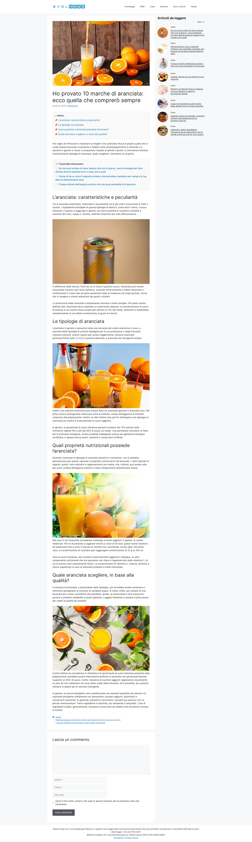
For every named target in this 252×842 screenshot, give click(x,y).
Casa (152, 6)
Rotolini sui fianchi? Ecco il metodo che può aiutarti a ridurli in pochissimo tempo (187, 91)
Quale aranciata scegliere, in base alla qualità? (82, 134)
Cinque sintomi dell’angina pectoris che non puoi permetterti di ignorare (187, 64)
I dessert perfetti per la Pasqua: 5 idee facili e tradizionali (80, 723)
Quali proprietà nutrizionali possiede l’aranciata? (83, 129)
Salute (194, 6)
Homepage (130, 6)
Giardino (164, 6)
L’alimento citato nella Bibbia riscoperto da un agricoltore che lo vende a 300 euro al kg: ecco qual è (187, 132)
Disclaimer (119, 837)
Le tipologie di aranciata (71, 125)
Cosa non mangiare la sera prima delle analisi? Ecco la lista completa (187, 104)
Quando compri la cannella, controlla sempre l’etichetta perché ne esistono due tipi (187, 118)
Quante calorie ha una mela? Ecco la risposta (187, 78)
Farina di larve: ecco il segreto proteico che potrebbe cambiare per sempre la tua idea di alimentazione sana (187, 50)
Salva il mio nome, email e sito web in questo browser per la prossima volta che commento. (97, 803)
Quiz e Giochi (179, 6)
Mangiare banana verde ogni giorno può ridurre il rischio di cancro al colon (88, 720)
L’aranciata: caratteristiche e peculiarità (78, 120)
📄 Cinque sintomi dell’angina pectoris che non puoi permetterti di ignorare (95, 184)
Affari (142, 6)
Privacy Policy (131, 837)
